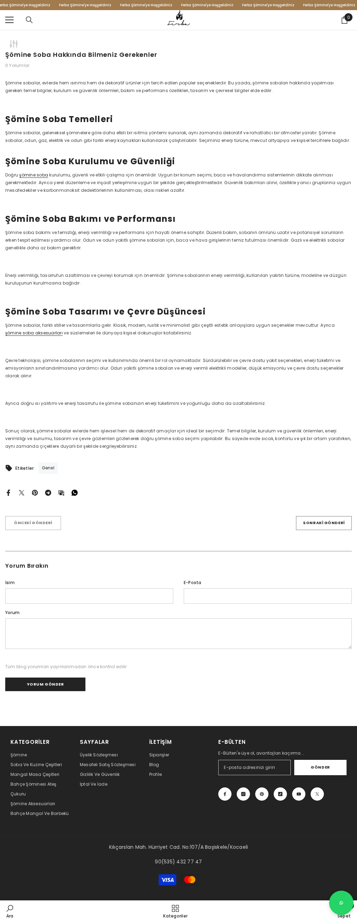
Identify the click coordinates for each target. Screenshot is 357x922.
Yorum (12, 612)
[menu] (9, 20)
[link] (10, 911)
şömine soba (33, 175)
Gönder (320, 767)
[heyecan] (21, 492)
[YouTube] (298, 794)
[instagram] (243, 794)
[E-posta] (61, 492)
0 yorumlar (17, 65)
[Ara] (29, 20)
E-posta (193, 582)
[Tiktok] (280, 794)
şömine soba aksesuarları (34, 333)
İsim (10, 582)
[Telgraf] (48, 492)
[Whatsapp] (74, 492)
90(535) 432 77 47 (178, 861)
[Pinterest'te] (35, 492)
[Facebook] (8, 492)
